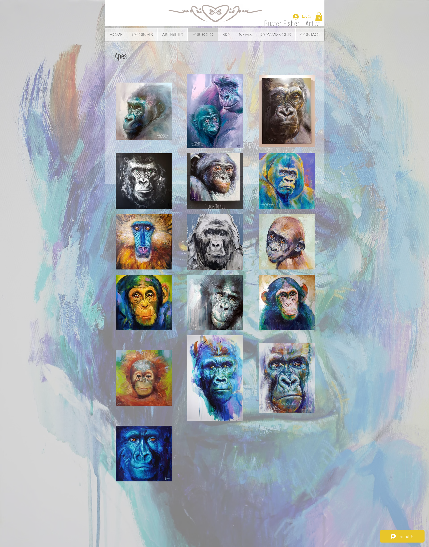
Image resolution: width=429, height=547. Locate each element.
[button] (319, 16)
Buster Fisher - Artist (292, 23)
